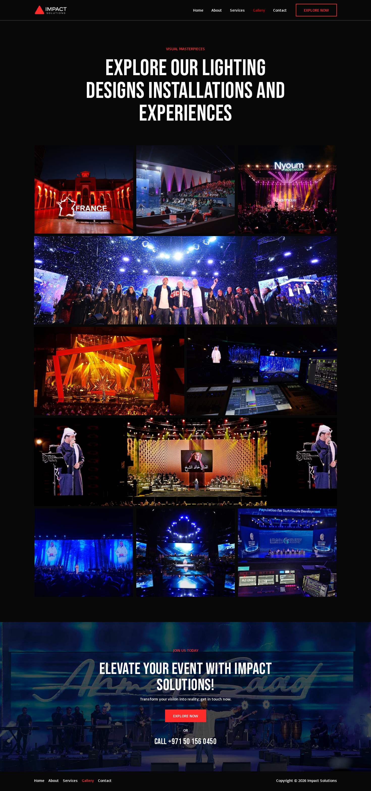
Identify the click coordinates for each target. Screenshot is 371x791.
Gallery (259, 10)
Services (237, 10)
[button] (316, 10)
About (216, 10)
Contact (280, 10)
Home (198, 10)
